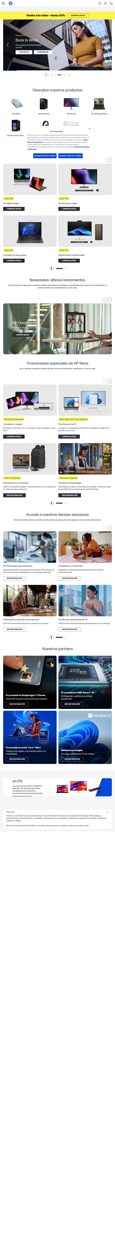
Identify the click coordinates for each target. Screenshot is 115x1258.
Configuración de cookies (44, 156)
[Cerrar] (89, 128)
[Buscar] (100, 3)
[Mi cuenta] (105, 3)
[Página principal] (10, 3)
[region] (58, 144)
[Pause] (46, 75)
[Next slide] (107, 44)
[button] (51, 268)
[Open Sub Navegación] (3, 3)
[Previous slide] (7, 44)
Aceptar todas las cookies (71, 156)
